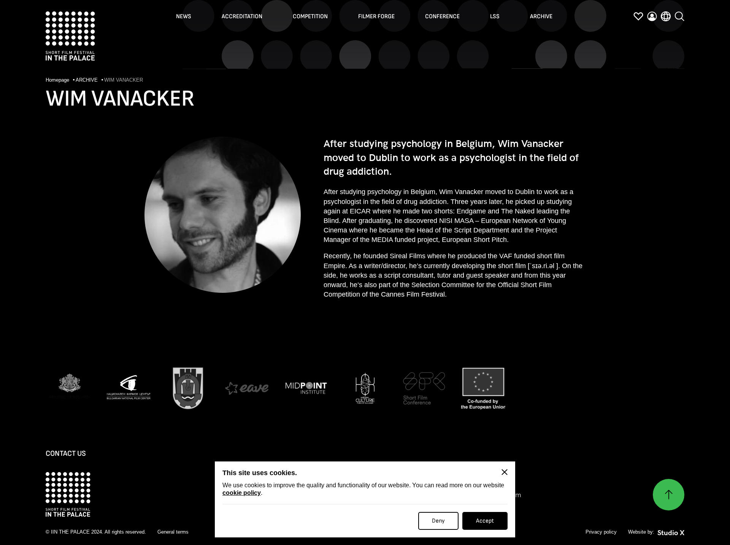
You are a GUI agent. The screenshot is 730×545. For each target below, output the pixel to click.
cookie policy (241, 493)
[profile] (652, 16)
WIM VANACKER (123, 80)
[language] (666, 16)
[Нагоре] (668, 494)
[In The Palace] (70, 36)
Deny (438, 520)
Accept (485, 520)
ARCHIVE (87, 80)
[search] (679, 16)
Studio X (670, 532)
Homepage (58, 80)
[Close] (504, 472)
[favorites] (638, 16)
